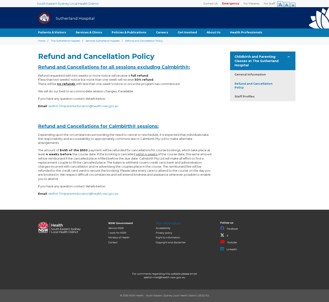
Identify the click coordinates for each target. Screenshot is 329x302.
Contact (113, 242)
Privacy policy (164, 232)
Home (41, 40)
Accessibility (163, 228)
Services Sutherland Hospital (102, 40)
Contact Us (210, 3)
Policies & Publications (129, 32)
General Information (250, 74)
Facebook (232, 228)
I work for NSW (117, 232)
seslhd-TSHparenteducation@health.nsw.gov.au (83, 106)
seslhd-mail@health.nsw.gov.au (164, 277)
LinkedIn (231, 249)
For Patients (251, 3)
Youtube (231, 242)
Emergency (230, 3)
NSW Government (120, 223)
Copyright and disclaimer (171, 242)
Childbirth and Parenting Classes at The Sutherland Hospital (257, 61)
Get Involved (187, 32)
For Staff (269, 3)
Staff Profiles (244, 96)
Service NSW (116, 228)
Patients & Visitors (52, 32)
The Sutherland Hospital (65, 40)
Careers (162, 32)
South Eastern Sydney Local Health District (68, 3)
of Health (119, 237)
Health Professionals (246, 32)
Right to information (168, 237)
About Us (213, 32)
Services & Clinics (89, 32)
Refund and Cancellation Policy (254, 85)
